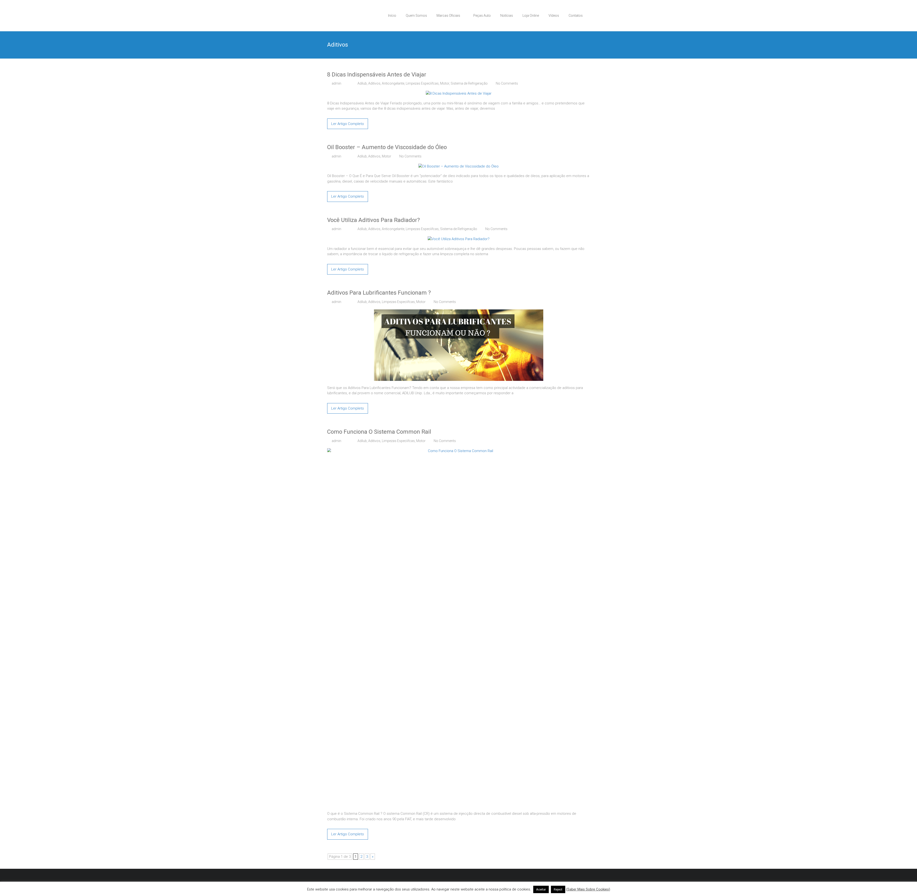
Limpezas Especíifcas (422, 83)
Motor (444, 83)
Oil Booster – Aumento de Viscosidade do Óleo (387, 147)
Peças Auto (482, 15)
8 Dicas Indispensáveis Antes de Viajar (376, 74)
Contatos (576, 15)
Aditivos (374, 83)
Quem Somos (416, 15)
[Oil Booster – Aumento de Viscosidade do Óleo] (458, 166)
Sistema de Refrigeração (469, 83)
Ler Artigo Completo (347, 124)
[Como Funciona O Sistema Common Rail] (458, 451)
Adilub (362, 83)
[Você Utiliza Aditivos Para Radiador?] (459, 239)
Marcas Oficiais (448, 15)
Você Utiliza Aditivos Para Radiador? (373, 220)
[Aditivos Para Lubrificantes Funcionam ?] (458, 312)
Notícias (506, 15)
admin (336, 83)
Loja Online (530, 15)
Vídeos (554, 15)
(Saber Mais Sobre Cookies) (588, 889)
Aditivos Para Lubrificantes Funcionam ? (379, 292)
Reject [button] (558, 889)
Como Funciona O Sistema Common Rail (379, 431)
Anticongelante (393, 83)
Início (392, 15)
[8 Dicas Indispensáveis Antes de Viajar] (458, 93)
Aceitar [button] (541, 889)
